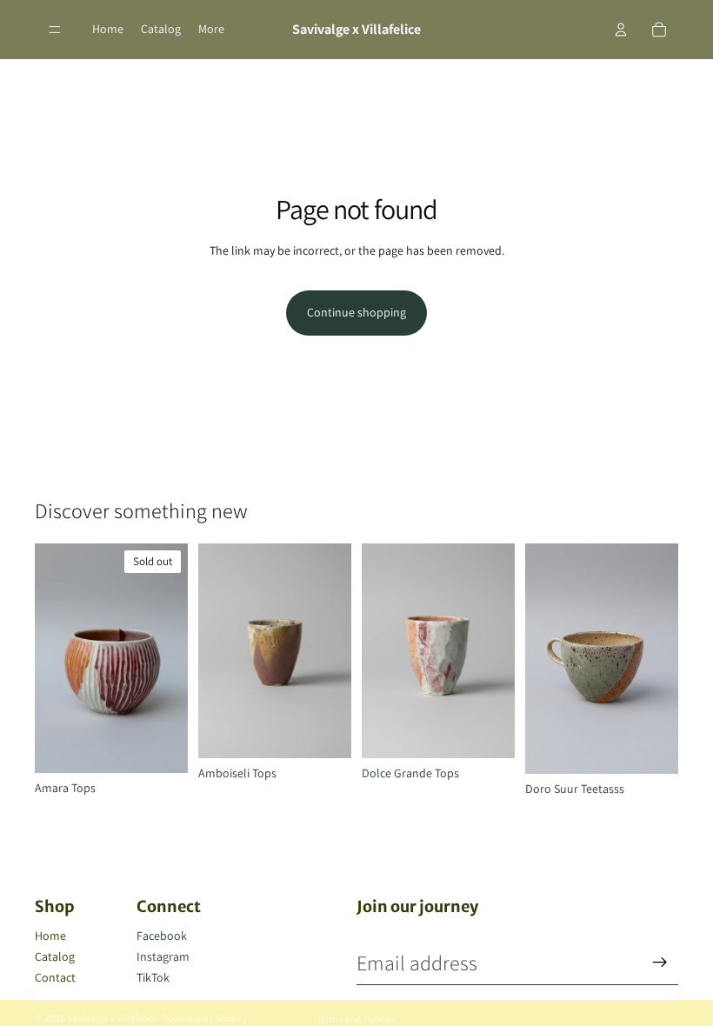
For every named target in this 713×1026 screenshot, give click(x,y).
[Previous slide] (54, 658)
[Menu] (55, 30)
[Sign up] (660, 962)
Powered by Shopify (205, 1017)
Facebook (162, 935)
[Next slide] (169, 658)
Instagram (163, 956)
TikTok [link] (153, 977)
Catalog (55, 956)
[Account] (621, 29)
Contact (55, 977)
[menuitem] (211, 29)
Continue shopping (356, 312)
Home (50, 935)
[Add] (324, 731)
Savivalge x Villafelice (112, 1017)
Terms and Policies (356, 1018)
